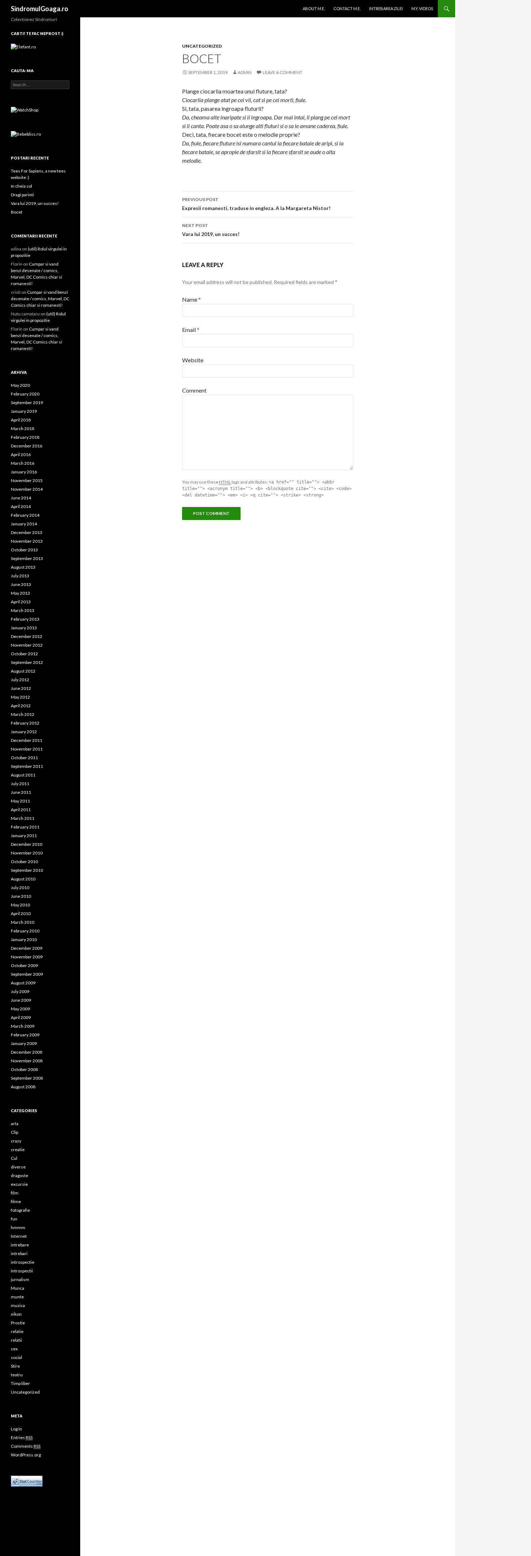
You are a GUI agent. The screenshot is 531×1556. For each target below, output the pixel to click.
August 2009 (23, 982)
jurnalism (20, 1279)
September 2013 (27, 558)
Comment (194, 390)
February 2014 (25, 515)
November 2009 (27, 957)
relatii (16, 1340)
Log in (16, 1429)
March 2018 (22, 428)
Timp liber (20, 1383)
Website (192, 360)
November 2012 (27, 645)
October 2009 (24, 965)
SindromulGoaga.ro (39, 9)
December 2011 (26, 740)
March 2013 (22, 610)
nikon (16, 1314)
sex (14, 1348)
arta (14, 1123)
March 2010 (22, 922)
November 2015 (27, 480)
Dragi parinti (22, 194)
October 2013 (24, 549)
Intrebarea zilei (386, 8)
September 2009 (27, 974)
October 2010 (24, 861)
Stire (15, 1366)
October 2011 (24, 757)
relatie (17, 1331)
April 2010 (21, 913)
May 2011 (20, 801)
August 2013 (23, 567)
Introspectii (22, 1270)
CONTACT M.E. (347, 8)
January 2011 (24, 835)
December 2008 (26, 1052)
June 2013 (21, 584)
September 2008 (27, 1078)
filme (16, 1201)
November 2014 (27, 489)
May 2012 (20, 697)
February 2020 (25, 394)
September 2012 (27, 662)
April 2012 (21, 705)
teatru (17, 1374)
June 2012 (21, 688)
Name (191, 299)
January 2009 (24, 1043)
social (16, 1357)
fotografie (20, 1210)
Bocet (16, 212)
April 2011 (21, 809)
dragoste (19, 1175)
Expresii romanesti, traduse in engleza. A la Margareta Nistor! (256, 204)
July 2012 (20, 679)
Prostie (18, 1322)
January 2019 (24, 411)
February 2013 (25, 619)
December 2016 (26, 446)
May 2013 (20, 593)
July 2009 (20, 991)
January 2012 (24, 731)
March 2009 (22, 1026)
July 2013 (20, 575)
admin (245, 72)
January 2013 (24, 627)
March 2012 (22, 714)
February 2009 (25, 1034)
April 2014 (21, 506)
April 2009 (21, 1017)
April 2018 (21, 420)
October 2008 (24, 1069)
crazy (16, 1141)
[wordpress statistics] (27, 1480)
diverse (18, 1167)
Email (190, 329)
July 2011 (20, 783)
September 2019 (27, 402)
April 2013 (21, 601)
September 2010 (27, 870)
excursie (19, 1184)
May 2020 (20, 385)
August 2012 (23, 671)
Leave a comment (282, 72)
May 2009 (20, 1008)
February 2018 (25, 437)
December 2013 (26, 532)
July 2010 (20, 887)
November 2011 (27, 749)
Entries (22, 1437)
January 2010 (24, 939)
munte (17, 1296)
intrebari (19, 1253)
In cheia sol (21, 186)
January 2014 (24, 523)
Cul (14, 1158)
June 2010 (21, 896)
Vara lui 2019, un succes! (210, 230)
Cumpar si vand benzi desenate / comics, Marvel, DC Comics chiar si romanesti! (40, 298)
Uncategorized (202, 46)
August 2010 (23, 879)
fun (14, 1218)
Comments (25, 1446)
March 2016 (22, 463)
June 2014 (21, 498)
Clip (14, 1132)
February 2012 (25, 723)
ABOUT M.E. (314, 8)
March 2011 (22, 818)
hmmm (18, 1227)
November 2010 (27, 853)
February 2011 (25, 827)
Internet (19, 1236)
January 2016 (24, 472)
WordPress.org (26, 1454)
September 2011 (27, 766)
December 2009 (26, 948)
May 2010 (20, 905)
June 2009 (21, 1000)
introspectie (22, 1262)
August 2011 (23, 775)
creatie (18, 1149)
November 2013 (27, 541)
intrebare (20, 1244)
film (14, 1193)
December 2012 (26, 636)
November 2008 (27, 1060)
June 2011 (21, 792)
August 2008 (23, 1086)
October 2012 (24, 653)
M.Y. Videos (422, 8)
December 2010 (26, 844)
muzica (18, 1305)
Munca (17, 1288)
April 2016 (21, 454)
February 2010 (25, 931)
